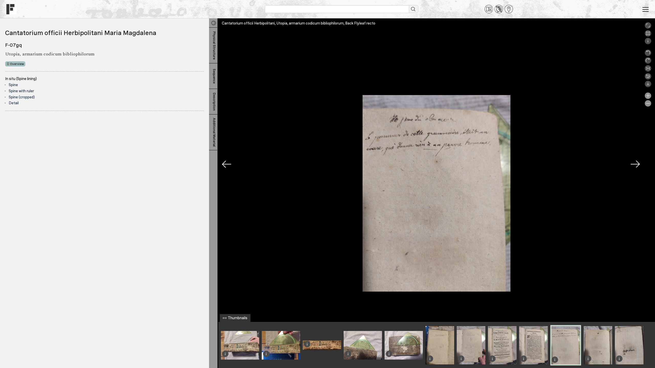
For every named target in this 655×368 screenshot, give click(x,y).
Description (214, 102)
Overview (17, 64)
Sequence (214, 76)
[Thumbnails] (648, 35)
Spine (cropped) (22, 97)
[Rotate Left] (648, 55)
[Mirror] (648, 70)
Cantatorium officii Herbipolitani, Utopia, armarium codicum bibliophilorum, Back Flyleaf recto (298, 23)
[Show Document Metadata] (648, 43)
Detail (14, 103)
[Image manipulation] (648, 78)
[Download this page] (648, 86)
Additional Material (214, 132)
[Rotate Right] (648, 62)
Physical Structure (214, 45)
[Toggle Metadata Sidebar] (212, 23)
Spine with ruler (21, 91)
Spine (13, 85)
